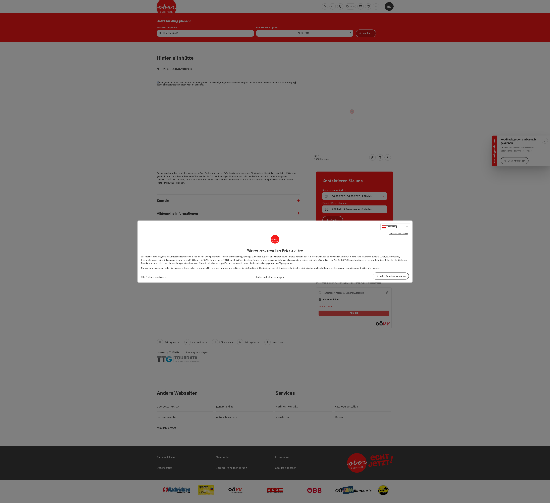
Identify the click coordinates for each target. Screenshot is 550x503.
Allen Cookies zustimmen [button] (393, 275)
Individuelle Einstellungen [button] (270, 277)
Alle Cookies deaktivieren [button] (154, 277)
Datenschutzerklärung (398, 233)
